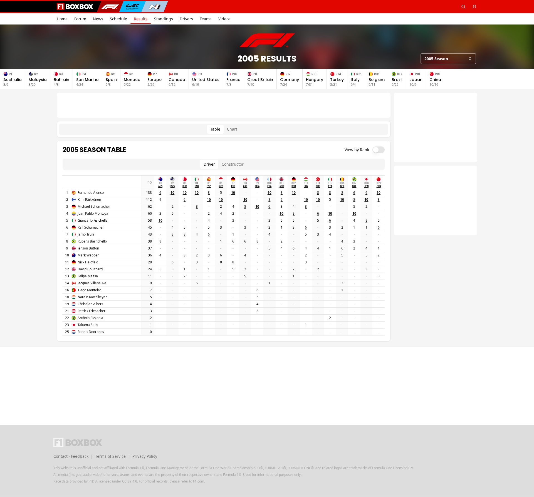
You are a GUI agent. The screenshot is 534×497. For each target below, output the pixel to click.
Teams (206, 18)
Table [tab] (215, 129)
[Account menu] (474, 7)
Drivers (186, 18)
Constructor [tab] (233, 164)
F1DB (92, 481)
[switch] (378, 149)
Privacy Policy (144, 456)
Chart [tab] (232, 129)
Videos (224, 18)
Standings (163, 18)
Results (140, 18)
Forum (80, 18)
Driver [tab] (209, 164)
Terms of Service (110, 456)
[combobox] (448, 58)
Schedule (118, 18)
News (98, 18)
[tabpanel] (223, 241)
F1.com (198, 481)
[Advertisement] (224, 105)
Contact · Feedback (70, 456)
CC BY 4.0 (129, 481)
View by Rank (357, 150)
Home (62, 18)
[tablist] (223, 129)
